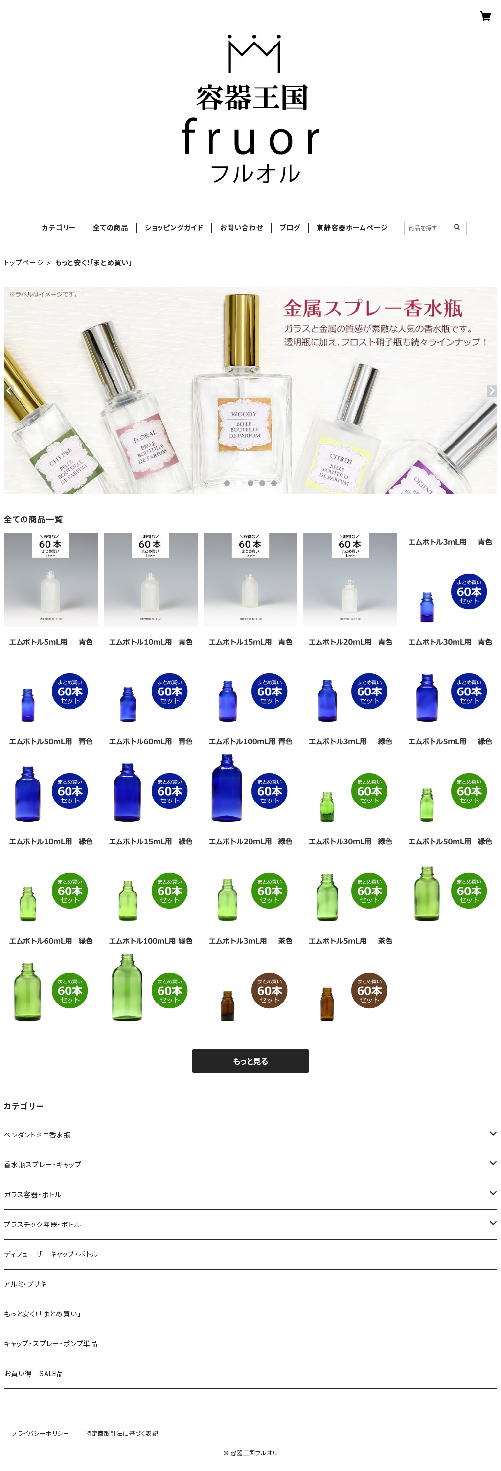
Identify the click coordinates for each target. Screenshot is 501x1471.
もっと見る (250, 1061)
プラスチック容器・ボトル (42, 1224)
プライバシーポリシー (40, 1433)
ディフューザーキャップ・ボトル (51, 1254)
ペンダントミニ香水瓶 (37, 1135)
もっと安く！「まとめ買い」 (42, 1314)
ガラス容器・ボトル (33, 1194)
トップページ (24, 262)
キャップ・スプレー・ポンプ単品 (51, 1343)
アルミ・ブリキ (25, 1284)
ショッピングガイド (174, 227)
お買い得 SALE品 (34, 1373)
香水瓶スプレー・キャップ (43, 1164)
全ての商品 (110, 227)
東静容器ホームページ (352, 227)
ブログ (289, 227)
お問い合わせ (241, 227)
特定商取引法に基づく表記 (122, 1433)
